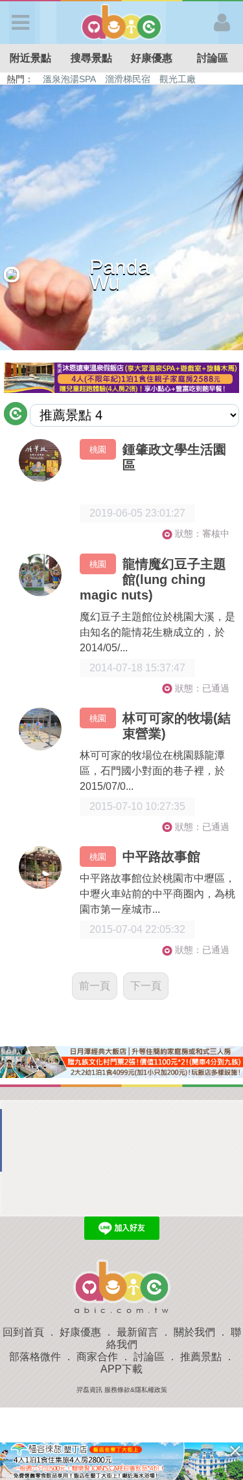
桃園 (97, 449)
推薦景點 (201, 1356)
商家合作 (97, 1356)
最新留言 (137, 1332)
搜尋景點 (91, 57)
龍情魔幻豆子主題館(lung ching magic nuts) (153, 579)
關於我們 (194, 1332)
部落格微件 (35, 1356)
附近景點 (30, 57)
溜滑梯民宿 (127, 79)
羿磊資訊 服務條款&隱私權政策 (121, 1389)
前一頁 (94, 985)
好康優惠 (151, 57)
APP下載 (121, 1368)
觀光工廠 (177, 79)
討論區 (212, 57)
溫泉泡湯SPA (69, 79)
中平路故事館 (161, 856)
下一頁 (145, 985)
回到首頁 (23, 1332)
